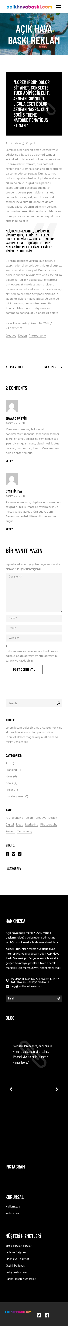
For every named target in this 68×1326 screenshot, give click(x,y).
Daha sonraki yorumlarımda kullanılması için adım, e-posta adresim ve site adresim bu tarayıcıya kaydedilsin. (33, 656)
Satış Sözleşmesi (16, 1272)
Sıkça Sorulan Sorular (19, 1245)
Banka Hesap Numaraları (21, 1279)
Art (8, 143)
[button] (57, 1089)
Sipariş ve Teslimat (17, 1259)
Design (22, 336)
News (9, 783)
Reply (9, 461)
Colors (29, 818)
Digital (10, 824)
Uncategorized (15, 796)
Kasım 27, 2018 (15, 423)
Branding (11, 770)
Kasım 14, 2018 (40, 323)
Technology (24, 831)
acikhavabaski (18, 323)
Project (30, 143)
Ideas (18, 143)
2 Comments (14, 328)
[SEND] (58, 998)
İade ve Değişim (16, 1252)
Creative (11, 336)
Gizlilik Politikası (15, 1265)
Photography (37, 336)
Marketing (31, 824)
